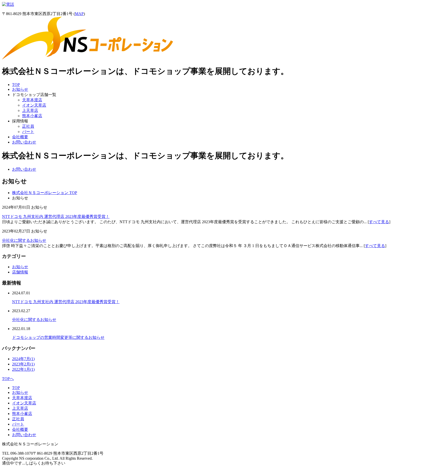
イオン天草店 (34, 105)
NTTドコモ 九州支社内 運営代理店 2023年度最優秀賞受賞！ (56, 216)
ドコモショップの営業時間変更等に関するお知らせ (58, 337)
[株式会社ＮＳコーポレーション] (87, 58)
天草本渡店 (32, 100)
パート (28, 131)
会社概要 (20, 137)
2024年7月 (23, 359)
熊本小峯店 (32, 116)
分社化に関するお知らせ (24, 240)
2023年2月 (23, 364)
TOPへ (8, 379)
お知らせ (20, 89)
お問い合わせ (24, 142)
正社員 (28, 126)
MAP (79, 14)
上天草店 (30, 110)
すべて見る (379, 222)
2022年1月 (23, 369)
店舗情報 (20, 272)
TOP (16, 84)
